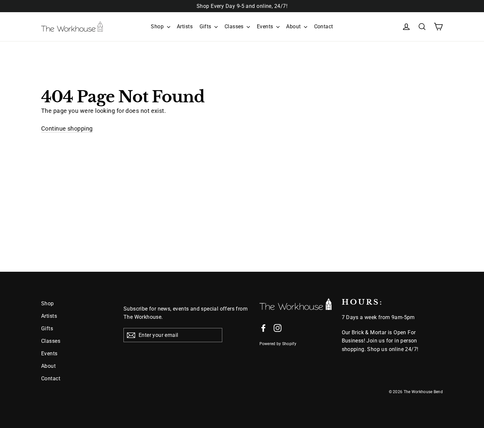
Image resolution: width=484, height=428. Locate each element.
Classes (235, 26)
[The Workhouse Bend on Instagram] (278, 328)
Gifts (206, 26)
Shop (158, 26)
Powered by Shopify (277, 343)
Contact (323, 26)
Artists (185, 26)
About (294, 26)
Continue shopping (67, 128)
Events (266, 26)
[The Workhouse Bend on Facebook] (263, 328)
